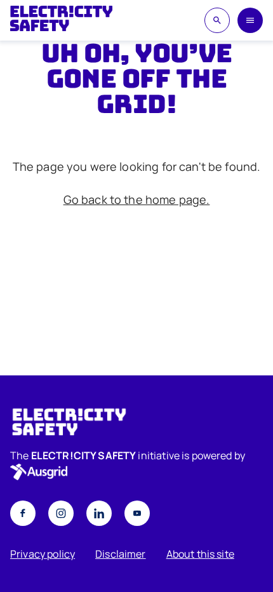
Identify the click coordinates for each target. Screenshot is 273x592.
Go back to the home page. (136, 199)
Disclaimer (120, 554)
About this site (200, 554)
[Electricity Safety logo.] (136, 422)
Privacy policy (42, 554)
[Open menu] (250, 20)
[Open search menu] (217, 20)
